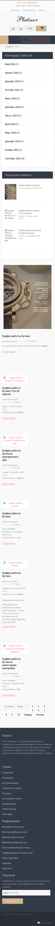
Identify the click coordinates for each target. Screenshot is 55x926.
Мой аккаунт (15, 10)
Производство (9, 804)
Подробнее (8, 352)
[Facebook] (5, 759)
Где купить (7, 868)
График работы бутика (29, 185)
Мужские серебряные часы (14, 842)
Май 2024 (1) (12, 124)
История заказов (29, 10)
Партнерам (7, 814)
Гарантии (6, 863)
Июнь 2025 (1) (12, 98)
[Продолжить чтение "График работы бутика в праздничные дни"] (10, 236)
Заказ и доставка (10, 858)
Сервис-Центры (9, 809)
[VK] (12, 759)
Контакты (6, 793)
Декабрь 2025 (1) (14, 81)
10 (18, 715)
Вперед (28, 715)
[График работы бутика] (27, 297)
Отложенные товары (11, 788)
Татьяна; (11, 529)
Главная (9, 47)
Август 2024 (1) (13, 115)
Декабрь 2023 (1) (14, 141)
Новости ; (45, 346)
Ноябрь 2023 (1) (13, 150)
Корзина (41, 10)
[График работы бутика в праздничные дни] (15, 440)
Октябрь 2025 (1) (14, 90)
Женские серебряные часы (14, 832)
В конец (40, 715)
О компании (7, 772)
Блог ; (19, 538)
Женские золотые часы (13, 827)
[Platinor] (27, 18)
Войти (19, 3)
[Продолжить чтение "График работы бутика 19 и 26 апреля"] (10, 215)
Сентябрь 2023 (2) (14, 158)
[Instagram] (18, 759)
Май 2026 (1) (12, 64)
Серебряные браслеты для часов (17, 853)
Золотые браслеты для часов (16, 847)
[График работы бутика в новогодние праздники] (15, 648)
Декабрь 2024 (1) (14, 107)
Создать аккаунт (32, 3)
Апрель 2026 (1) (13, 73)
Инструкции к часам (11, 798)
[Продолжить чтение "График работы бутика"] (10, 192)
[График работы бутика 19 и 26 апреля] (15, 379)
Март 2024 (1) (12, 132)
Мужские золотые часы (13, 837)
